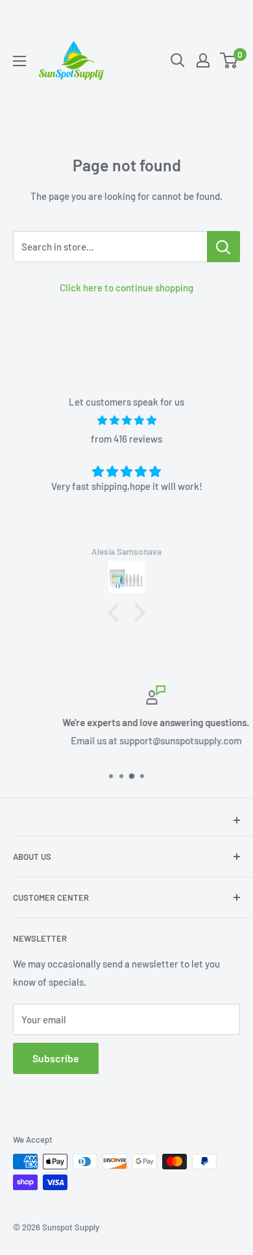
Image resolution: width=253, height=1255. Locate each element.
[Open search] (178, 60)
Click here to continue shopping (126, 287)
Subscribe (55, 1058)
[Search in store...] (223, 246)
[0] (229, 60)
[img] (126, 420)
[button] (117, 612)
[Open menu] (19, 61)
